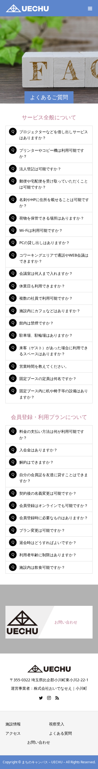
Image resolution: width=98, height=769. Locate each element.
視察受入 (56, 724)
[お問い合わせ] (49, 609)
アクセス (13, 733)
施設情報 (13, 724)
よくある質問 (60, 733)
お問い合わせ (38, 742)
